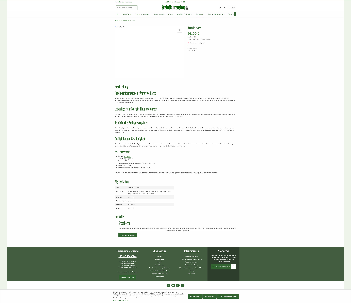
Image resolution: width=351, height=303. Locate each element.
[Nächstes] (235, 14)
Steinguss (127, 156)
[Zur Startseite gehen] (175, 7)
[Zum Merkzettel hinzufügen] (179, 30)
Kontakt (159, 256)
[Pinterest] (178, 285)
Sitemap (191, 271)
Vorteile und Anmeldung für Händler (159, 268)
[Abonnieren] (233, 266)
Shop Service (159, 250)
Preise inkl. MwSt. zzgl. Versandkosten (199, 39)
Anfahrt (159, 262)
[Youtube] (173, 285)
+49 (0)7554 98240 (128, 256)
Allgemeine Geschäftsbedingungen (191, 259)
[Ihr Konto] (224, 7)
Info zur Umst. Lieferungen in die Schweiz (191, 268)
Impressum (191, 274)
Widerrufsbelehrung (191, 262)
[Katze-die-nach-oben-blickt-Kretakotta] (149, 52)
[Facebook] (168, 285)
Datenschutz (117, 300)
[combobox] (125, 7)
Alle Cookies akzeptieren (228, 296)
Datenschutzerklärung (191, 265)
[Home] (117, 14)
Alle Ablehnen (209, 296)
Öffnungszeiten (159, 259)
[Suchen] (135, 7)
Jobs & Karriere (159, 277)
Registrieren (128, 2)
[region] (149, 52)
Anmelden (118, 2)
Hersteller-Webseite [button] (128, 235)
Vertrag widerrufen (127, 277)
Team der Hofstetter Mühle (159, 274)
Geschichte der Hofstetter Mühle (159, 271)
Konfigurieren (194, 296)
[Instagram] (182, 285)
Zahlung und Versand (191, 256)
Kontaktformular (132, 272)
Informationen (191, 250)
